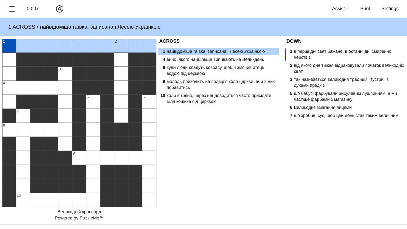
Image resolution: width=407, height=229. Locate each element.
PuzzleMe (89, 218)
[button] (12, 9)
